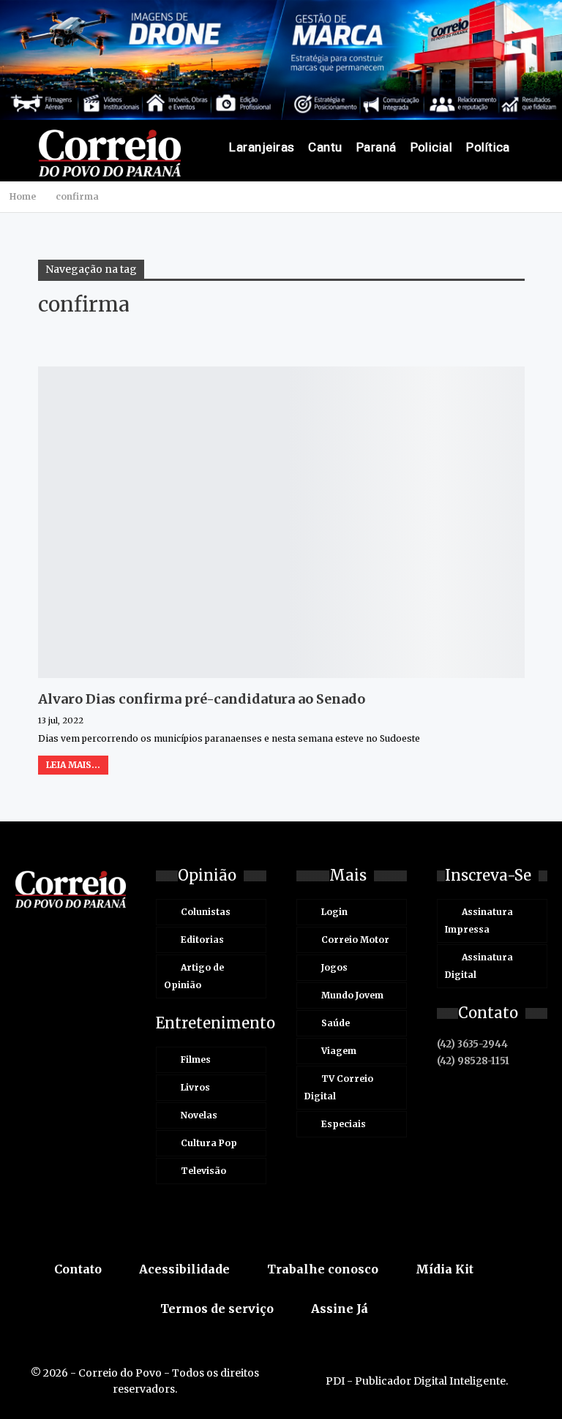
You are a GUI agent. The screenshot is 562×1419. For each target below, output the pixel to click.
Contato (78, 1269)
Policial (432, 147)
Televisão (203, 1170)
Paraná (376, 147)
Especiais (343, 1123)
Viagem (338, 1050)
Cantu (325, 147)
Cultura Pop (209, 1142)
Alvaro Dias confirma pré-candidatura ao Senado (201, 698)
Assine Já (339, 1308)
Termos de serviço (217, 1308)
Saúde (335, 1022)
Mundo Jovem (352, 995)
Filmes (196, 1059)
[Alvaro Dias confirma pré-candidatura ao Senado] (281, 522)
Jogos (334, 967)
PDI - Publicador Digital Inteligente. (417, 1381)
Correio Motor (355, 939)
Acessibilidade (184, 1269)
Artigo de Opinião (194, 976)
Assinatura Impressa (479, 920)
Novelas (199, 1115)
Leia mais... (73, 764)
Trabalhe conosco (322, 1269)
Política (488, 147)
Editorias (202, 939)
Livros (195, 1087)
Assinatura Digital (479, 966)
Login (334, 911)
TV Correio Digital (338, 1087)
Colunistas (206, 911)
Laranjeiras (261, 147)
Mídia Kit (444, 1269)
